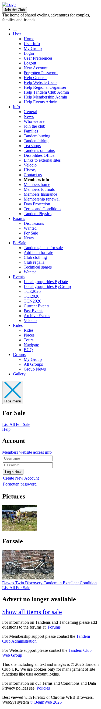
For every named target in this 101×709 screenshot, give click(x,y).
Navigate (31, 344)
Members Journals (39, 189)
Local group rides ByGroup (47, 286)
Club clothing (35, 257)
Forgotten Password (41, 72)
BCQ (28, 349)
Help (6, 429)
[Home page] (9, 4)
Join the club (34, 126)
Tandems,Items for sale (43, 247)
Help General (35, 77)
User (17, 34)
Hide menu (12, 401)
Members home (37, 184)
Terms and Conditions (42, 208)
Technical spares (38, 267)
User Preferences (38, 58)
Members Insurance (40, 194)
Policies (43, 688)
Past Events (33, 310)
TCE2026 (32, 291)
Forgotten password (20, 484)
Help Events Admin (40, 102)
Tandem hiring (36, 140)
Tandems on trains (39, 150)
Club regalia (34, 262)
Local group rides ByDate (46, 281)
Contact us (33, 174)
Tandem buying (37, 136)
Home (29, 38)
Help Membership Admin (45, 97)
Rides (18, 325)
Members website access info (27, 452)
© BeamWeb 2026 (46, 702)
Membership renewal (42, 199)
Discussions (34, 223)
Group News (35, 369)
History (30, 170)
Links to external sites (42, 160)
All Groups (33, 364)
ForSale (19, 242)
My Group (33, 48)
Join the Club (14, 10)
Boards (19, 218)
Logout (30, 63)
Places (29, 335)
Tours (28, 340)
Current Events (36, 306)
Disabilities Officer (40, 155)
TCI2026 (31, 296)
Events (19, 276)
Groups (19, 354)
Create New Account (21, 478)
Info (16, 106)
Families (31, 131)
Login (29, 53)
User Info (32, 43)
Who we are (34, 121)
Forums (54, 627)
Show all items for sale (32, 611)
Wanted (30, 228)
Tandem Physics (37, 213)
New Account (35, 68)
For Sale (31, 233)
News (29, 116)
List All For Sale (16, 424)
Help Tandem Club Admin (46, 92)
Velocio (30, 165)
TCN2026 (32, 301)
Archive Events (37, 315)
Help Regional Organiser (45, 87)
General (30, 111)
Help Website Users (40, 82)
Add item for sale (38, 252)
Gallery (19, 374)
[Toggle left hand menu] (15, 30)
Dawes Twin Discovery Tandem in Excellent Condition (49, 583)
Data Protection (37, 204)
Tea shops (32, 145)
